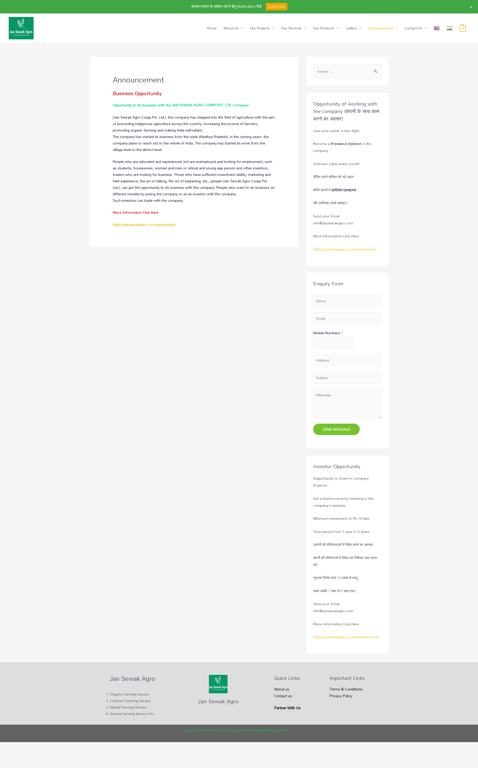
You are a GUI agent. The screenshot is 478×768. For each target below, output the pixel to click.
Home (212, 28)
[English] (436, 28)
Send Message (336, 429)
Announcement (380, 28)
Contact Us (413, 28)
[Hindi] (449, 28)
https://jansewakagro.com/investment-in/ (346, 637)
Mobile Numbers (328, 332)
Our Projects (260, 28)
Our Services (291, 28)
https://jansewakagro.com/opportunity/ (144, 224)
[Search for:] (347, 71)
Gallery (351, 28)
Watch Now (276, 6)
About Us (231, 28)
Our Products (323, 28)
